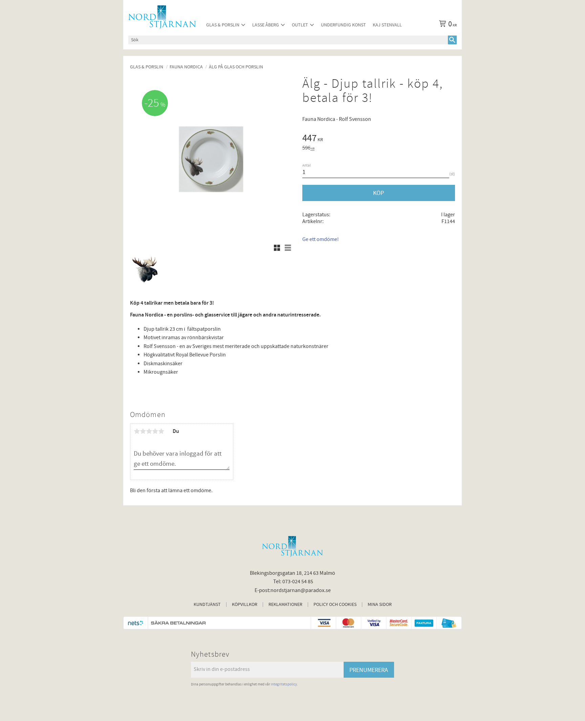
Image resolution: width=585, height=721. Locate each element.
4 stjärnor (155, 431)
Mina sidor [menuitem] (380, 604)
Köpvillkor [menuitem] (244, 604)
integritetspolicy (284, 684)
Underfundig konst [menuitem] (343, 25)
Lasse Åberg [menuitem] (265, 25)
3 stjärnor (149, 431)
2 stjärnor (143, 431)
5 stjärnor (161, 431)
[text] (378, 139)
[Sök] (452, 40)
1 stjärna (137, 431)
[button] (277, 247)
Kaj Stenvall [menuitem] (387, 25)
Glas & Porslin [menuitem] (222, 25)
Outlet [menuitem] (300, 25)
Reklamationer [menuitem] (285, 604)
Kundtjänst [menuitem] (207, 604)
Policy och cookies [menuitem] (334, 604)
